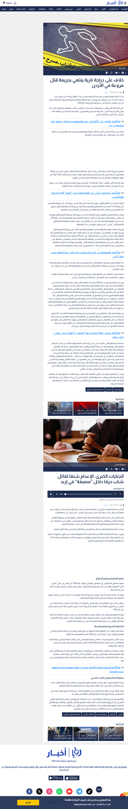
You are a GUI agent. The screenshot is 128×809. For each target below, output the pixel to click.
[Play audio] (51, 494)
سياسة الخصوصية (80, 804)
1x (57, 494)
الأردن (103, 9)
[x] (39, 791)
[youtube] (69, 791)
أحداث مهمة (21, 9)
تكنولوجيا (32, 9)
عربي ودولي (69, 9)
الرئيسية (124, 9)
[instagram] (49, 791)
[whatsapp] (59, 791)
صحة (96, 9)
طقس (78, 9)
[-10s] (115, 494)
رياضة (51, 9)
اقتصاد (58, 9)
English (9, 3)
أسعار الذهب (113, 9)
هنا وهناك (42, 9)
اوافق (28, 802)
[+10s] (120, 494)
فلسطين (87, 9)
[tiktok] (89, 791)
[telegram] (79, 791)
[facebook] (29, 791)
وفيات (4, 9)
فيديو (11, 9)
